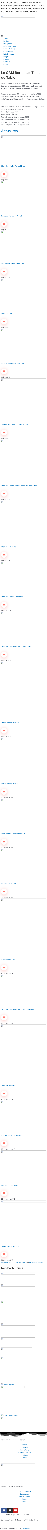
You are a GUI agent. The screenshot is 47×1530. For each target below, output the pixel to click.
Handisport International (10, 1185)
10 (24, 1263)
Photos (6, 59)
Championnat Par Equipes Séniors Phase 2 (16, 646)
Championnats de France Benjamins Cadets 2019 (19, 486)
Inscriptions (7, 44)
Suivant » (41, 1263)
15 (34, 1263)
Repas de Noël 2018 (8, 883)
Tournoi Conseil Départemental (12, 1135)
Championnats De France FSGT (12, 597)
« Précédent (5, 1263)
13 (30, 1263)
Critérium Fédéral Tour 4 (10, 723)
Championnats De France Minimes (13, 166)
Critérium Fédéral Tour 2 (10, 784)
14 (32, 1263)
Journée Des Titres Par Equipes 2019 (14, 425)
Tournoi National (9, 49)
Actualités (9, 131)
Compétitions (8, 51)
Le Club (6, 41)
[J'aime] (4, 174)
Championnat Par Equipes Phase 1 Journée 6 (17, 1009)
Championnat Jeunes (9, 547)
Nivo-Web (26, 1529)
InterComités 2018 (8, 960)
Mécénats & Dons (9, 46)
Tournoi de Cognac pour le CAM (13, 264)
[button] (23, 36)
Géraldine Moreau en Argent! (11, 216)
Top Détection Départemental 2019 (14, 834)
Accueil (6, 38)
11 (26, 1263)
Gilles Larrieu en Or (8, 1086)
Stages (6, 57)
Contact (6, 64)
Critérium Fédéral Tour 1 (10, 1246)
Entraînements (8, 54)
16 (36, 1263)
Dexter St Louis (6, 314)
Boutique (6, 62)
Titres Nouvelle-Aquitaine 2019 (12, 363)
